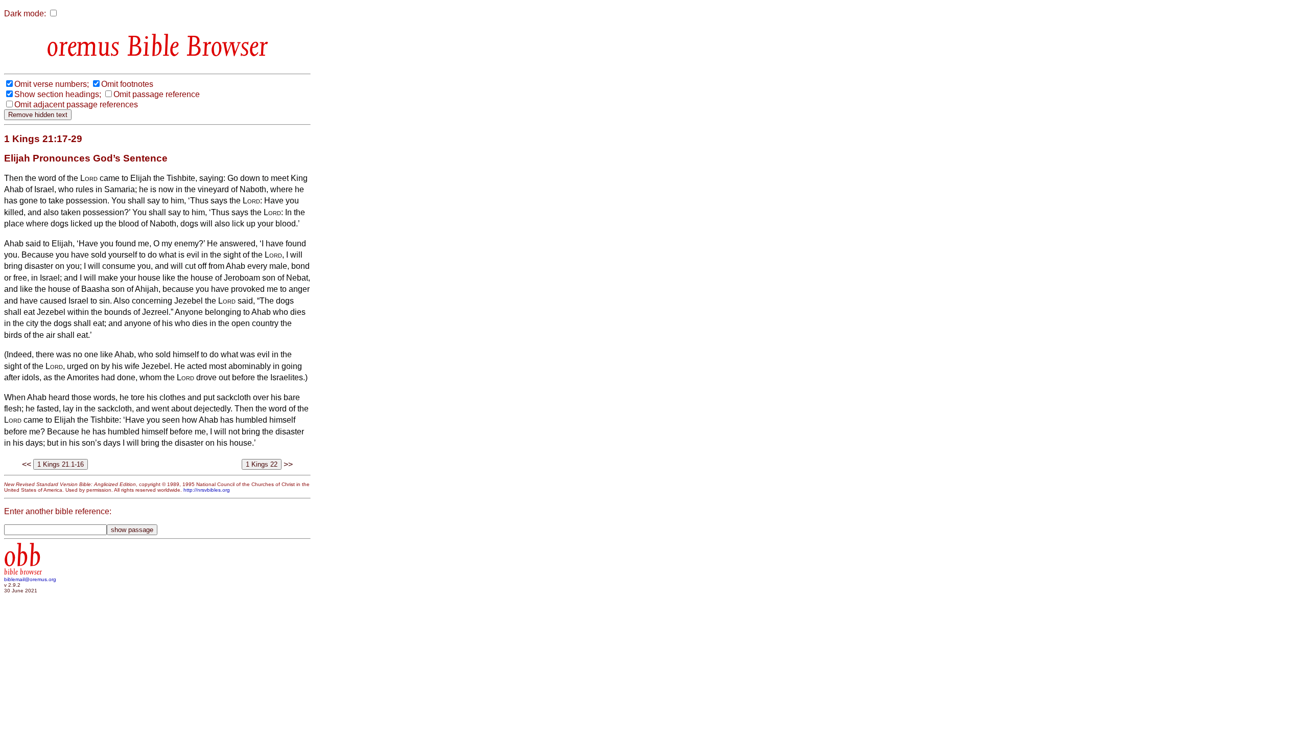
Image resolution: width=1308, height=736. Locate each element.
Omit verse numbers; (51, 84)
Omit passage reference (156, 94)
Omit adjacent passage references (76, 104)
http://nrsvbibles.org (206, 490)
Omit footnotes (127, 84)
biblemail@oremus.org (30, 579)
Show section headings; (57, 94)
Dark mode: (25, 13)
